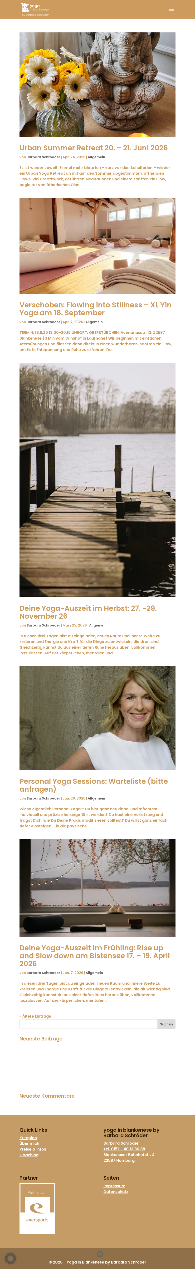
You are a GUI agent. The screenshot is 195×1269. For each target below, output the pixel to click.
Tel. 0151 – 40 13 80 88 (124, 1149)
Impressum (114, 1186)
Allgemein (96, 157)
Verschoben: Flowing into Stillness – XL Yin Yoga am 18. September (96, 309)
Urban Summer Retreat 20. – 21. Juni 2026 (94, 148)
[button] (10, 1258)
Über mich (29, 1143)
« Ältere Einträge (35, 1016)
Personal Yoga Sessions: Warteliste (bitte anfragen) (94, 785)
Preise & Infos (33, 1149)
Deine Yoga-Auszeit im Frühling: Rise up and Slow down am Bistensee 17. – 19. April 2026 (95, 956)
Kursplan (28, 1138)
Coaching (29, 1155)
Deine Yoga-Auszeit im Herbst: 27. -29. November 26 (88, 612)
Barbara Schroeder (43, 157)
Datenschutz (115, 1191)
